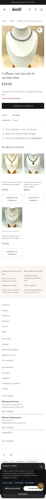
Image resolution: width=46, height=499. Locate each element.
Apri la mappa (23, 412)
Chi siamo (6, 373)
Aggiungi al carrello (23, 106)
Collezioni (6, 378)
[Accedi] (35, 9)
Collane (12, 21)
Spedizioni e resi (9, 355)
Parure (4, 326)
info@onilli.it (36, 138)
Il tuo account (7, 360)
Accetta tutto (33, 488)
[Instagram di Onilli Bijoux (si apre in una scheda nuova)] (11, 454)
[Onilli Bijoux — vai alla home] (17, 9)
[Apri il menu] (4, 9)
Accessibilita (29, 482)
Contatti (5, 344)
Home (4, 21)
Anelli (4, 331)
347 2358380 (7, 441)
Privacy (5, 389)
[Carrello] (41, 9)
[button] (39, 30)
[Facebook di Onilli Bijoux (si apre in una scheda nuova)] (4, 454)
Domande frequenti (10, 349)
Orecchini (6, 315)
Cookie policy (19, 482)
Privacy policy (8, 482)
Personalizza (23, 494)
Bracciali (5, 321)
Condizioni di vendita (11, 383)
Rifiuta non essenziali (12, 488)
